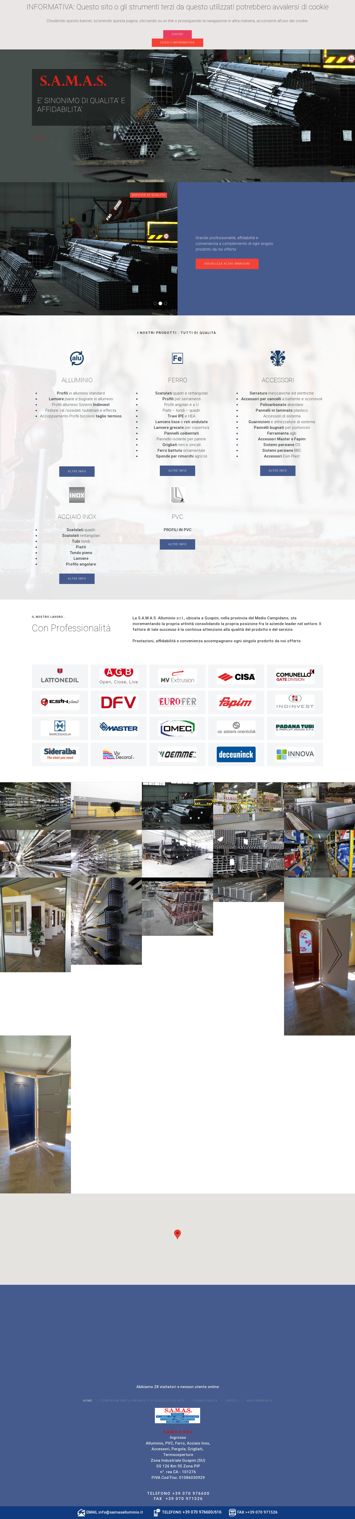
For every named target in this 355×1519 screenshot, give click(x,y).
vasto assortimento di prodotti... (156, 304)
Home (87, 1400)
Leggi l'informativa (177, 42)
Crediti (232, 1400)
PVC (177, 516)
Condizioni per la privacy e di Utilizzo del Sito (142, 1400)
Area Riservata (259, 1400)
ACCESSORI (278, 380)
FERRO (177, 380)
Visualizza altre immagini (227, 263)
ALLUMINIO (77, 380)
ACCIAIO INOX (77, 516)
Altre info (77, 471)
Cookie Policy (205, 1400)
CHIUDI (177, 34)
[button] (177, 1234)
